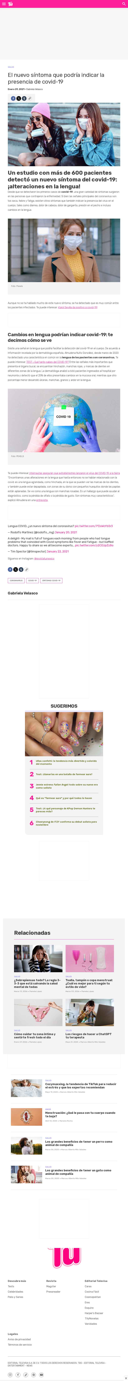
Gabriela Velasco (34, 89)
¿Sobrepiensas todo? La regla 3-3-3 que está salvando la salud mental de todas (37, 983)
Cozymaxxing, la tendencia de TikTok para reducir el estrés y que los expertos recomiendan (80, 1085)
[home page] (10, 4)
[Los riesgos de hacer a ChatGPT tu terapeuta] (90, 1012)
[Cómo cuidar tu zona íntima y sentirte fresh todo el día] (38, 1012)
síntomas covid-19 (51, 580)
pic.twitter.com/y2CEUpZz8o (94, 545)
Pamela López (36, 991)
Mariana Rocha (66, 1121)
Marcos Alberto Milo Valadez (92, 1042)
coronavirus (16, 580)
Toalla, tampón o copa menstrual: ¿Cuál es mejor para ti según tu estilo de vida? (89, 983)
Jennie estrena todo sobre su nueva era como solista (67, 786)
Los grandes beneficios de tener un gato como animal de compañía (78, 1172)
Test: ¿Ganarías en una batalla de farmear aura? (64, 774)
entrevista (42, 500)
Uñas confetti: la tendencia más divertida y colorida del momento (66, 762)
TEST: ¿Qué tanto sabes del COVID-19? (47, 362)
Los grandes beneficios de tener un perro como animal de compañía (78, 1143)
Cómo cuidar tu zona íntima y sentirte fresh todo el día (35, 1035)
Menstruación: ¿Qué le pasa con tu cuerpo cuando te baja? (80, 1114)
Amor (48, 1109)
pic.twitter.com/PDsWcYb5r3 (94, 526)
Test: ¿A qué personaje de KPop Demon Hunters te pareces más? (65, 810)
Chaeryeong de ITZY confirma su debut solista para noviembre (66, 823)
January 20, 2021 (66, 532)
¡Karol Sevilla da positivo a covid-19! (77, 307)
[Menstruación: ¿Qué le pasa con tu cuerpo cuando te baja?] (26, 1117)
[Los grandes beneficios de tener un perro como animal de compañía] (26, 1146)
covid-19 (32, 580)
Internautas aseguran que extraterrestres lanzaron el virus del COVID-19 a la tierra (74, 473)
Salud (11, 67)
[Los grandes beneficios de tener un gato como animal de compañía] (26, 1174)
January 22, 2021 (58, 551)
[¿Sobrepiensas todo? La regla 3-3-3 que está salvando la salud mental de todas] (38, 958)
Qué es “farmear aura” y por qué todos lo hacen (64, 798)
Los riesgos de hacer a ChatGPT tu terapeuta (89, 1035)
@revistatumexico (44, 558)
